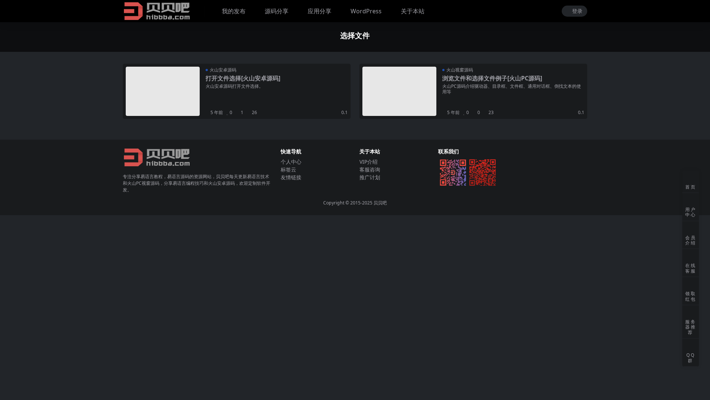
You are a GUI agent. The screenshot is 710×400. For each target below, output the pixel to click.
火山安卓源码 (223, 70)
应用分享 (319, 11)
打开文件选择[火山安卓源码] (243, 78)
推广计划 (369, 177)
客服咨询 (369, 169)
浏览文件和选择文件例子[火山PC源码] (492, 78)
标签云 (288, 169)
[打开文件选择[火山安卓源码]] (163, 91)
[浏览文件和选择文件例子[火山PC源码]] (399, 91)
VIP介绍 (368, 161)
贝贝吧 (380, 203)
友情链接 (291, 177)
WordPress (366, 11)
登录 (577, 11)
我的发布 (234, 11)
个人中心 (291, 161)
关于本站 (413, 11)
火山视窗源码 (459, 70)
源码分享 (276, 11)
